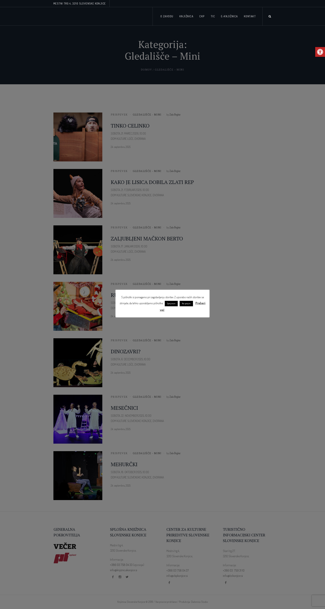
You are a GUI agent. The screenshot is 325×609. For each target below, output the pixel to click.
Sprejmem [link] (171, 303)
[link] (320, 52)
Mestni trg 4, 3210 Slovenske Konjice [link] (79, 3)
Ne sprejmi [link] (186, 303)
